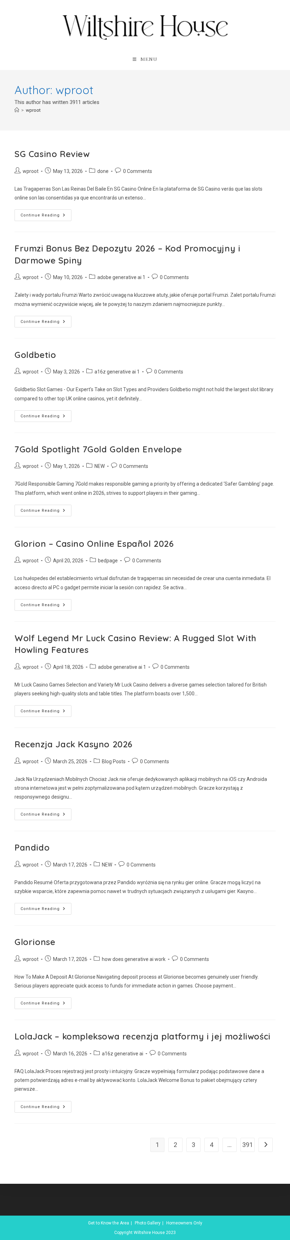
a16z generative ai (122, 1053)
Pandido (32, 847)
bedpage (108, 560)
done (103, 171)
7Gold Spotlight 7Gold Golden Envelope (98, 449)
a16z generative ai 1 (117, 372)
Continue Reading (46, 217)
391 (247, 1144)
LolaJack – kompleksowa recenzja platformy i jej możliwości (142, 1036)
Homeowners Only (184, 1223)
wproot (33, 110)
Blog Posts (114, 761)
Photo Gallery (148, 1223)
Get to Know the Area (108, 1223)
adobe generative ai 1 (121, 277)
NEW (99, 466)
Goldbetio (35, 354)
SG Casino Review (52, 154)
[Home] (16, 110)
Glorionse (34, 942)
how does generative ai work (134, 959)
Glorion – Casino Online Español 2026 (94, 543)
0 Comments (137, 171)
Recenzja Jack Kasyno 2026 (73, 744)
